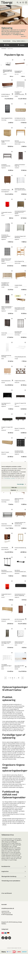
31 (18, 678)
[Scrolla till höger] (27, 41)
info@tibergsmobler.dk (8, 908)
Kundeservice (6, 866)
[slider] (14, 68)
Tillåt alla (14, 487)
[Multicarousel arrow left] (1, 64)
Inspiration (5, 871)
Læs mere (23, 36)
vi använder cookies (9, 478)
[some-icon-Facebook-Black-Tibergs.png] (3, 937)
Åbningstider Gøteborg (9, 876)
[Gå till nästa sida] (22, 678)
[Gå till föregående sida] (5, 678)
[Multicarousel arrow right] (27, 64)
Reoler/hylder (7, 41)
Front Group (9, 914)
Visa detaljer (20, 484)
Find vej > (4, 923)
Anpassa (13, 490)
